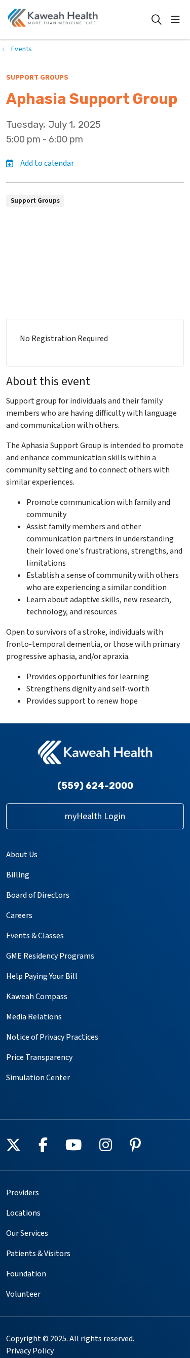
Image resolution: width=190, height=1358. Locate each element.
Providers (22, 1192)
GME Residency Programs (50, 956)
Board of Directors (37, 895)
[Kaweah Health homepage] (78, 19)
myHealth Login (95, 816)
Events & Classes (35, 935)
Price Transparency (39, 1057)
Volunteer (23, 1294)
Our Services (27, 1233)
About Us (21, 854)
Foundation (26, 1273)
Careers (19, 915)
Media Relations (34, 1016)
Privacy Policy (30, 1350)
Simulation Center (38, 1077)
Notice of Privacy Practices (52, 1037)
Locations (23, 1213)
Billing (17, 874)
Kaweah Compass (36, 996)
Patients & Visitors (38, 1253)
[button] (177, 20)
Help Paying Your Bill (42, 976)
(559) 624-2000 (95, 785)
